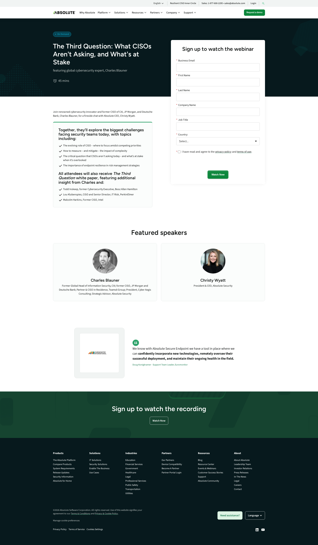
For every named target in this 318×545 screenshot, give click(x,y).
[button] (159, 3)
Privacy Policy (60, 529)
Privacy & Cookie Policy (106, 513)
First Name (183, 75)
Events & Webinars (207, 468)
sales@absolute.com (234, 3)
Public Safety (131, 485)
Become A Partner (170, 468)
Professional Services (135, 481)
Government (131, 468)
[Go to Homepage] (64, 12)
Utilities (129, 493)
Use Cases (94, 472)
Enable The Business (99, 468)
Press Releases (241, 472)
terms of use (244, 151)
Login (253, 3)
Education (130, 460)
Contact (238, 489)
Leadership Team (242, 464)
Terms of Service (77, 529)
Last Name (183, 90)
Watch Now (218, 174)
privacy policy (223, 151)
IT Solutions (95, 460)
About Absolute (242, 460)
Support (202, 476)
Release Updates (61, 472)
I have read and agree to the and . (217, 152)
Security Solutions (98, 464)
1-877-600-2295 (215, 3)
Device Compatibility (172, 464)
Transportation (132, 489)
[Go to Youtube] (263, 530)
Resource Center (206, 464)
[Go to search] (263, 3)
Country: (182, 134)
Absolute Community (208, 481)
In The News (240, 476)
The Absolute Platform (64, 460)
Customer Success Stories (210, 472)
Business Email (185, 60)
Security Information (63, 476)
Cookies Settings (95, 529)
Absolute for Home (62, 481)
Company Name (186, 105)
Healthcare (130, 472)
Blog (200, 460)
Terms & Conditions (80, 513)
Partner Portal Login (172, 472)
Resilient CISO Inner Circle (183, 3)
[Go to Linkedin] (257, 530)
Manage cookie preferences (66, 520)
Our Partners (168, 460)
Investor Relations (243, 468)
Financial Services (134, 464)
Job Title (182, 120)
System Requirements (64, 468)
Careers (237, 485)
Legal (128, 476)
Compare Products (62, 464)
